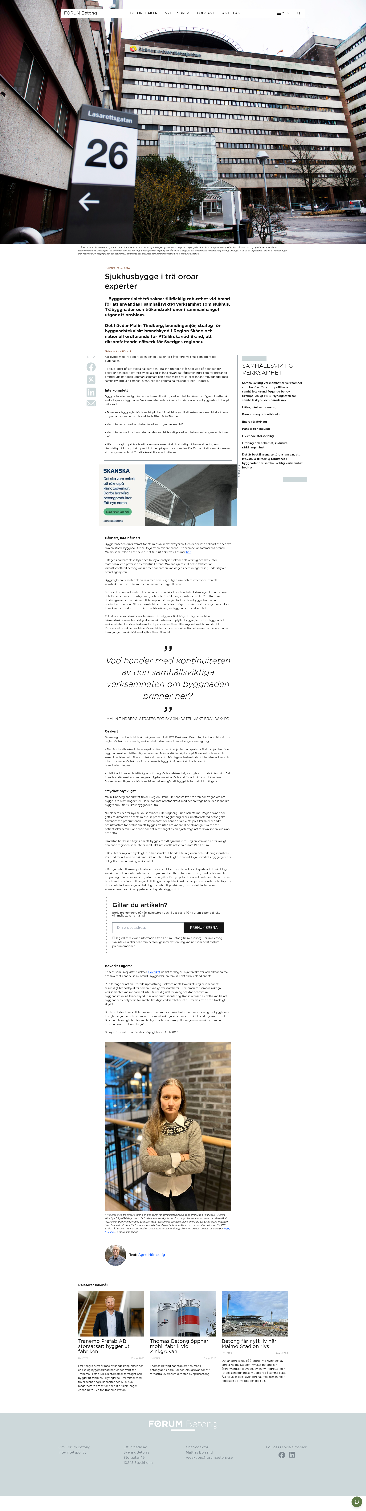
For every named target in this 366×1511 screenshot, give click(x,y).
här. (188, 552)
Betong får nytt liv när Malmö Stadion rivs (249, 1344)
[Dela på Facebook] (91, 367)
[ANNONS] (168, 495)
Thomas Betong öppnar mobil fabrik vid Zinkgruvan (179, 1346)
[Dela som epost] (91, 403)
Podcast (205, 13)
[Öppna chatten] (357, 1501)
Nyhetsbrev (177, 13)
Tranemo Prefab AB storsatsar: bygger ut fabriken (104, 1346)
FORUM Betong (80, 13)
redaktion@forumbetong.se (209, 1457)
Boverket (154, 972)
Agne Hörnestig (151, 1255)
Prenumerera (204, 928)
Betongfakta (143, 13)
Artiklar (231, 13)
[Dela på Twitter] (91, 379)
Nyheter (110, 268)
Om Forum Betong (74, 1447)
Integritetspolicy (73, 1452)
